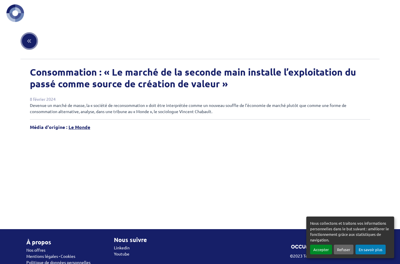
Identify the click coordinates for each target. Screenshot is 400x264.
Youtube (121, 253)
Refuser (343, 249)
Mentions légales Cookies (50, 256)
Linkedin (122, 247)
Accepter (321, 249)
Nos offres (35, 250)
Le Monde (79, 127)
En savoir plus (370, 249)
